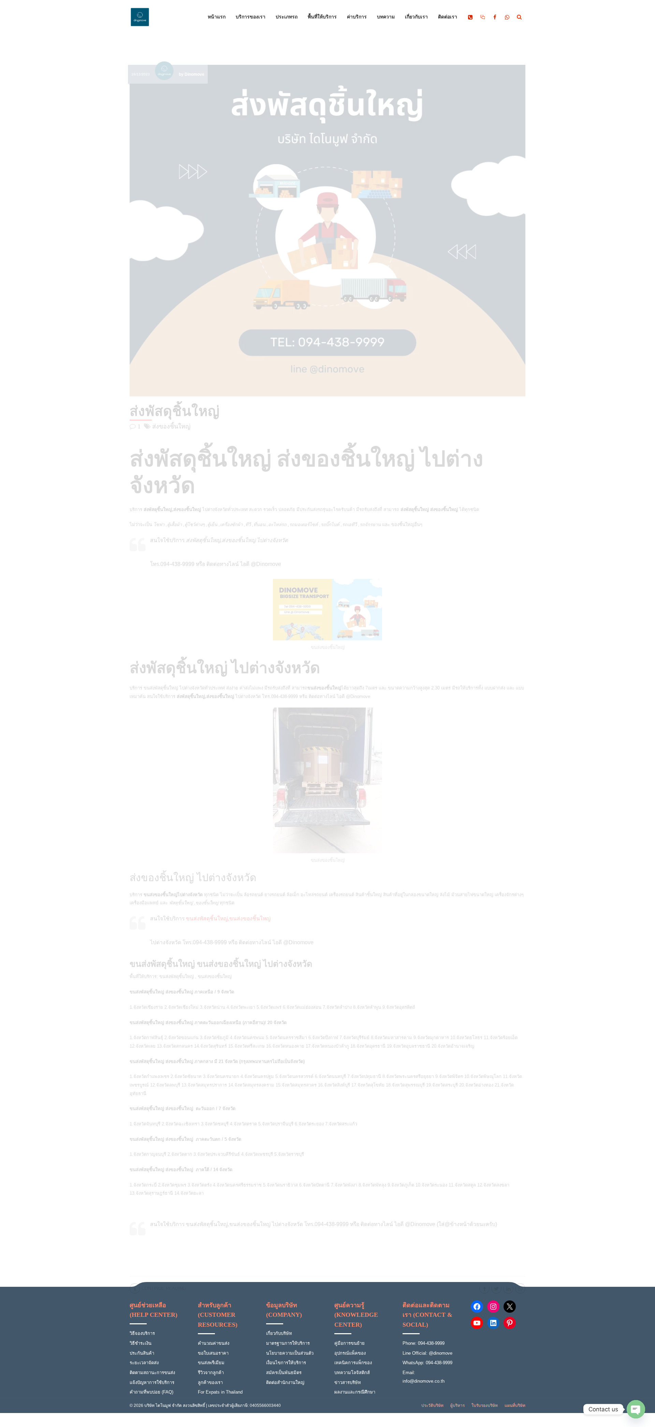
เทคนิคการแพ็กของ (353, 1362)
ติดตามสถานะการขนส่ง (152, 1372)
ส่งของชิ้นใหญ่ (171, 426)
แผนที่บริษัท (515, 1405)
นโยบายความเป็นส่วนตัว (290, 1353)
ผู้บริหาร (457, 1405)
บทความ (386, 17)
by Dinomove (191, 74)
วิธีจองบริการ (142, 1333)
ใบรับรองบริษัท (484, 1405)
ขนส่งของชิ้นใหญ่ (215, 976)
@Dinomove (358, 696)
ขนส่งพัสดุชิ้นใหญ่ (161, 687)
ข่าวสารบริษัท (347, 1382)
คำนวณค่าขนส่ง (213, 1343)
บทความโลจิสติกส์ (352, 1372)
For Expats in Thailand (220, 1392)
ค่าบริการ (357, 17)
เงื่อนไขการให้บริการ (286, 1362)
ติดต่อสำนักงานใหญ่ (285, 1382)
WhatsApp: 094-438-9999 (427, 1362)
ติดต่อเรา (447, 17)
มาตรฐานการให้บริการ (288, 1343)
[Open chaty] (636, 1409)
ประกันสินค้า (142, 1353)
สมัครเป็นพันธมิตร (284, 1372)
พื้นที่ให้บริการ (322, 17)
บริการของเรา (250, 17)
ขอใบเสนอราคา (213, 1353)
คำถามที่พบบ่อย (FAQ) (151, 1392)
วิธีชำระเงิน (140, 1343)
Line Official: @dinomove (427, 1353)
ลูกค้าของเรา (210, 1382)
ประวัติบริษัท (432, 1405)
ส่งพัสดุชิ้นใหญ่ (175, 411)
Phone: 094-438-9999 (424, 1343)
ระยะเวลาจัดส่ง (144, 1362)
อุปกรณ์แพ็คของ (350, 1353)
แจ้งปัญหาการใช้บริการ (152, 1382)
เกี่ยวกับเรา (416, 17)
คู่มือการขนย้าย (349, 1343)
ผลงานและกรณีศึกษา (354, 1392)
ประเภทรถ (286, 17)
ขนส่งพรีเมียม (211, 1362)
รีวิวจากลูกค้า (211, 1372)
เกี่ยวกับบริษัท (279, 1333)
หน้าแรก (216, 17)
